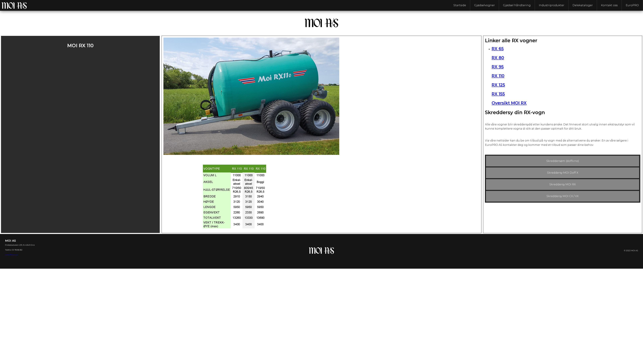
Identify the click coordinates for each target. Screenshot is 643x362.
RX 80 (498, 57)
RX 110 (498, 75)
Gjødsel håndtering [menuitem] (517, 5)
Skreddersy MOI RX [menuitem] (562, 184)
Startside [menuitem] (459, 5)
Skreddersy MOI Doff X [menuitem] (562, 172)
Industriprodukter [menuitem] (551, 5)
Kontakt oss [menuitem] (609, 5)
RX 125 (498, 84)
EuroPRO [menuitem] (632, 5)
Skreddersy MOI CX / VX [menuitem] (563, 196)
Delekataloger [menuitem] (583, 5)
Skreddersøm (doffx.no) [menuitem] (562, 161)
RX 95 (498, 66)
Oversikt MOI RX (509, 102)
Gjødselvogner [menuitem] (484, 5)
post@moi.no (11, 254)
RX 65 (498, 48)
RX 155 (498, 93)
